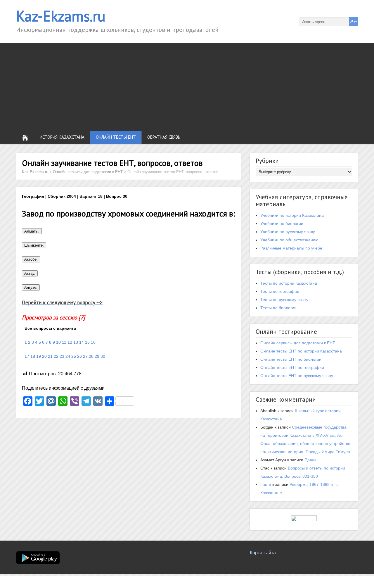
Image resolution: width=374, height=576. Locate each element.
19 (38, 356)
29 (97, 356)
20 (44, 356)
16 (93, 342)
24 (67, 356)
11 (64, 342)
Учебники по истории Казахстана (292, 215)
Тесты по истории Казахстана (288, 283)
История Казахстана (62, 137)
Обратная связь (163, 137)
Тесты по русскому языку (284, 299)
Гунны (310, 460)
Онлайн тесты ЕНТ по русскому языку (296, 375)
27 (85, 356)
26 (79, 356)
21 (50, 356)
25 (73, 356)
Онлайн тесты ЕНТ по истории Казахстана (301, 351)
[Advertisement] (187, 87)
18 (32, 356)
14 (81, 342)
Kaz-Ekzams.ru (60, 15)
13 (75, 342)
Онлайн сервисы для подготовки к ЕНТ (297, 343)
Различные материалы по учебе (291, 248)
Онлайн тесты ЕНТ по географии (292, 367)
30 (103, 356)
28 (91, 356)
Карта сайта (263, 552)
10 (58, 342)
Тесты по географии (279, 291)
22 (56, 356)
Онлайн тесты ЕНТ (116, 137)
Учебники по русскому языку (287, 231)
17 (27, 356)
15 (87, 342)
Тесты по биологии (278, 307)
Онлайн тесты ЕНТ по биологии (290, 359)
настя (265, 484)
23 (62, 356)
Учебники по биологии (281, 223)
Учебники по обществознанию (289, 240)
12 (69, 342)
